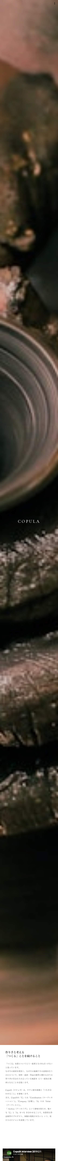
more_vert (54, 3)
